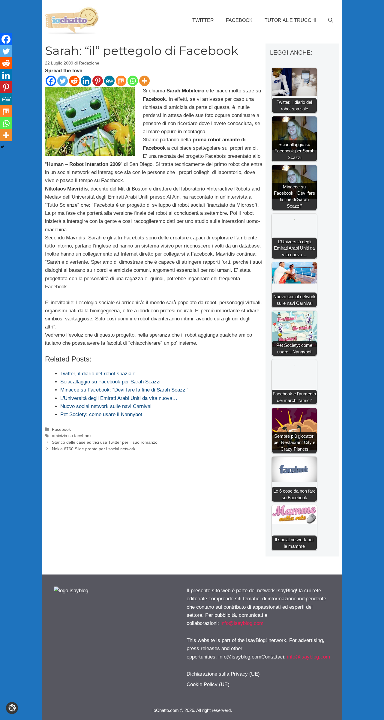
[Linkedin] (86, 81)
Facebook (239, 20)
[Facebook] (51, 81)
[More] (144, 81)
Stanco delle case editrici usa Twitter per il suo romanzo (105, 442)
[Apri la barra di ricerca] (330, 20)
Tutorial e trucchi (290, 20)
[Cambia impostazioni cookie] (12, 708)
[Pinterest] (97, 81)
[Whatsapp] (133, 81)
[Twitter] (62, 81)
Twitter (203, 20)
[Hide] (2, 147)
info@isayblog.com (241, 623)
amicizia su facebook (72, 435)
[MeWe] (109, 81)
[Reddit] (74, 81)
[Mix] (121, 81)
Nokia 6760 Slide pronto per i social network (93, 448)
